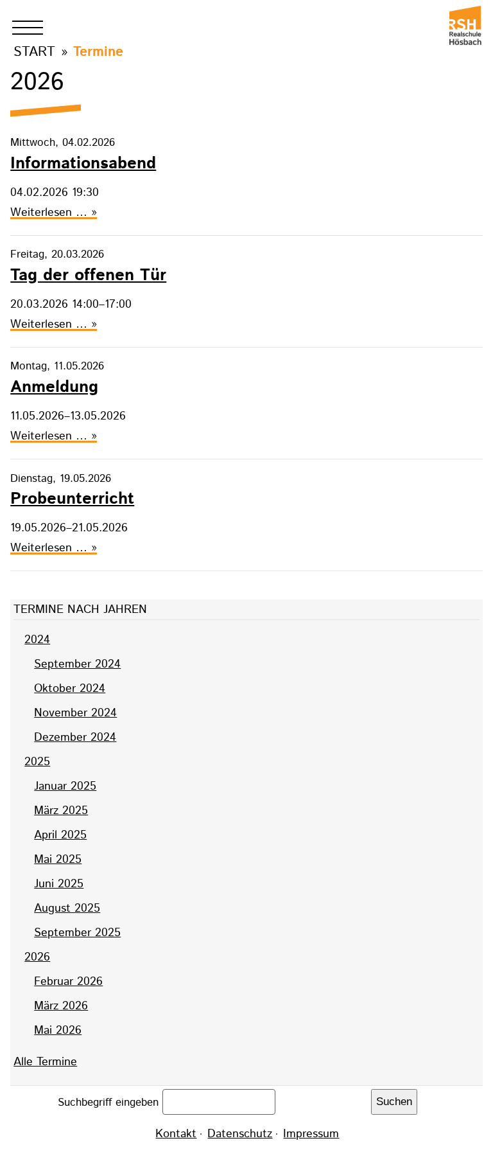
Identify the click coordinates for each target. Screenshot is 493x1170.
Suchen (394, 1101)
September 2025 (77, 933)
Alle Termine (45, 1062)
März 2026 (61, 1006)
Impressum (311, 1134)
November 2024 (75, 713)
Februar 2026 (68, 981)
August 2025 (67, 908)
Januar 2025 (65, 786)
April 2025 (60, 835)
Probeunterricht (72, 499)
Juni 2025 (58, 884)
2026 (37, 957)
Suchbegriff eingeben (110, 1102)
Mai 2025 (58, 859)
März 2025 (61, 810)
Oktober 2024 (69, 688)
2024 (37, 640)
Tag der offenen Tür (88, 275)
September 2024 (77, 664)
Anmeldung (54, 387)
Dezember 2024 (75, 737)
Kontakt (175, 1134)
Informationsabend (83, 163)
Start (34, 52)
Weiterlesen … (53, 212)
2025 (37, 762)
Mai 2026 (58, 1030)
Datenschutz (239, 1134)
